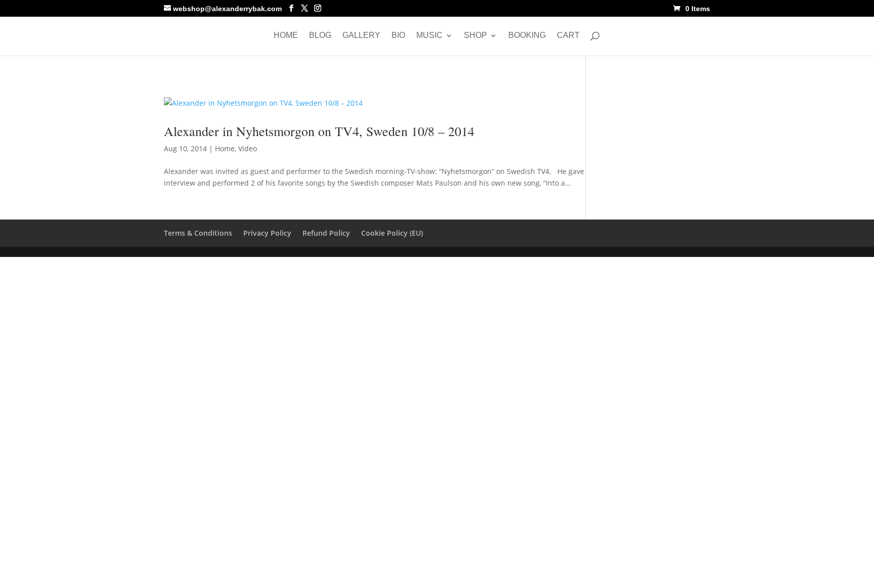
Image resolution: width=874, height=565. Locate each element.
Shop (475, 35)
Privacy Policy (267, 233)
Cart (568, 35)
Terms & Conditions (198, 233)
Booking (527, 35)
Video (247, 148)
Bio (398, 35)
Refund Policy (326, 233)
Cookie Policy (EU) (392, 233)
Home (286, 35)
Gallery (361, 35)
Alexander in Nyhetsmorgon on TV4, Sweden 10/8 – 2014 (319, 131)
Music (429, 35)
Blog (320, 35)
